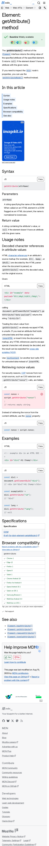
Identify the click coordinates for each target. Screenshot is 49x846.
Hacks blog (7, 821)
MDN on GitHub (9, 786)
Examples (7, 103)
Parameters (10, 194)
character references (17, 255)
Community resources (12, 772)
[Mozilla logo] (10, 830)
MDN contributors (20, 673)
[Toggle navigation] (44, 3)
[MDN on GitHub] (3, 720)
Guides (5, 807)
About (5, 733)
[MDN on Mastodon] (17, 720)
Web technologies (10, 798)
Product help (8, 755)
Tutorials (6, 812)
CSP (23, 373)
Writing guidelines (10, 777)
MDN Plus (6, 751)
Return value (10, 220)
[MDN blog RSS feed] (21, 720)
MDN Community (10, 768)
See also (7, 115)
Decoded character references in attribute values (23, 248)
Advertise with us (10, 746)
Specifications (9, 107)
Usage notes (9, 99)
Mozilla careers (9, 742)
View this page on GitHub (15, 676)
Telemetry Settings (10, 840)
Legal (25, 840)
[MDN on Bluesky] (8, 720)
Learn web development (13, 803)
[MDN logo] (7, 708)
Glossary (6, 816)
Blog (4, 737)
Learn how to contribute (15, 662)
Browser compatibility (13, 111)
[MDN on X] (12, 720)
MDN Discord (8, 781)
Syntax (6, 95)
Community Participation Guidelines (18, 844)
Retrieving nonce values (18, 367)
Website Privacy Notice (12, 836)
